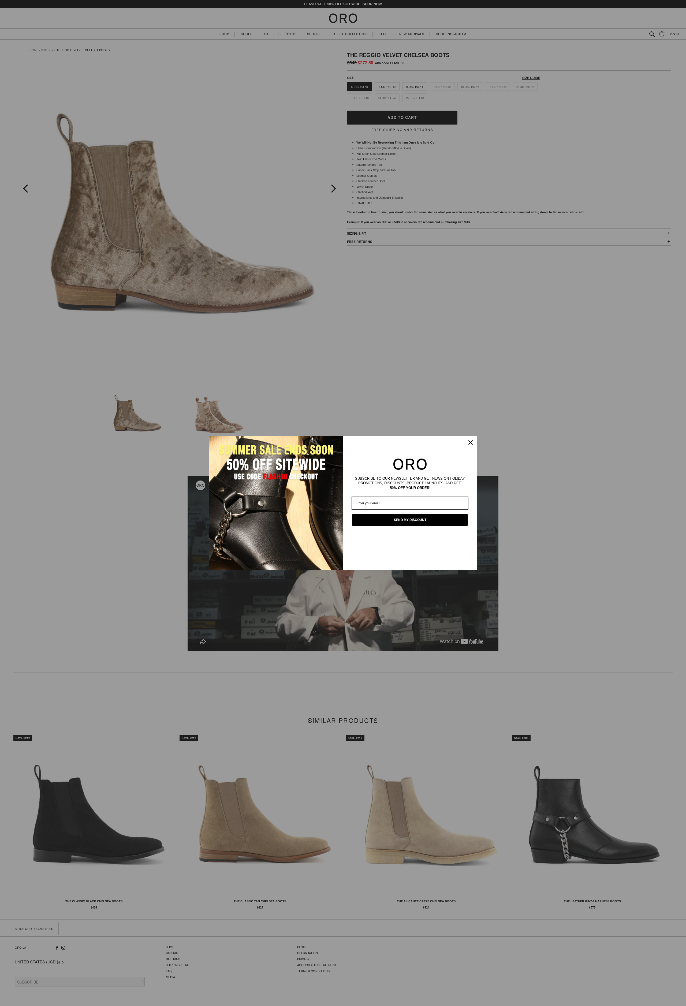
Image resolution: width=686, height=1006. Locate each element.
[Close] (470, 442)
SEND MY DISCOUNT (410, 520)
